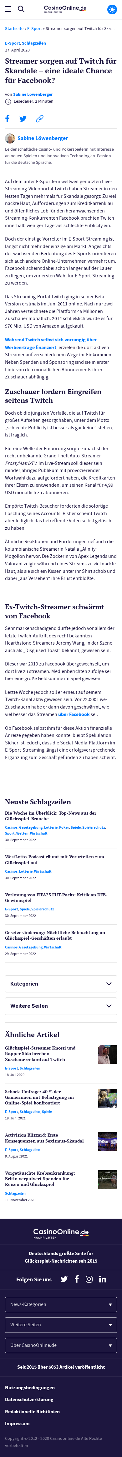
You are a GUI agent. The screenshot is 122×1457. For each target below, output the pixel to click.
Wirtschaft (39, 833)
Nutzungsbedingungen (30, 1387)
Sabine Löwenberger (33, 94)
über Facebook (74, 714)
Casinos (11, 827)
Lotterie (51, 827)
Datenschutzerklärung (29, 1399)
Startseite (14, 29)
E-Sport (34, 29)
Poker (64, 827)
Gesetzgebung (31, 827)
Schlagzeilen (34, 43)
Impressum (17, 1423)
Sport (10, 833)
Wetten (22, 833)
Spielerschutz (93, 827)
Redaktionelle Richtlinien (32, 1411)
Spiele (76, 827)
